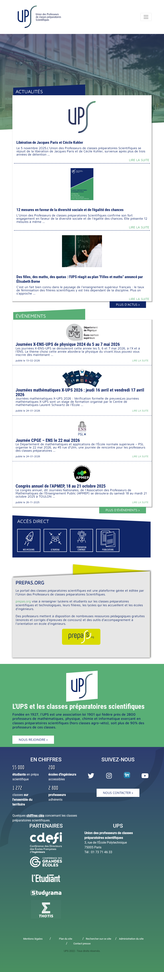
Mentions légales (33, 938)
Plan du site (65, 938)
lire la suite (139, 160)
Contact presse (82, 943)
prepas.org (23, 601)
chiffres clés (35, 815)
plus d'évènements (122, 510)
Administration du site (131, 938)
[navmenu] (146, 17)
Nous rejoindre (32, 739)
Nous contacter (117, 792)
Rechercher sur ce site (98, 938)
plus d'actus (127, 304)
